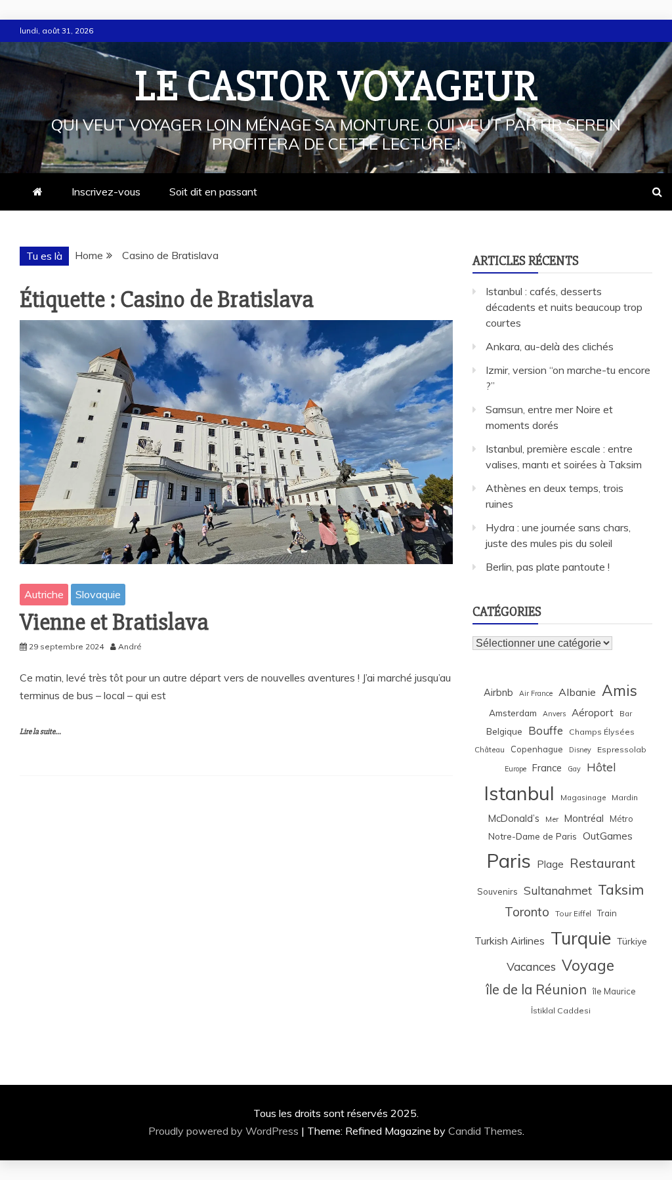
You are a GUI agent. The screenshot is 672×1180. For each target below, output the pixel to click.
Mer (551, 819)
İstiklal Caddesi (561, 1010)
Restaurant (602, 863)
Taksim (621, 889)
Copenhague (537, 749)
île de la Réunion (536, 989)
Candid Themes (485, 1130)
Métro (621, 818)
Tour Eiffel (573, 913)
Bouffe (545, 730)
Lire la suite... (40, 732)
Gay (574, 768)
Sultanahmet (558, 890)
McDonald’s (513, 818)
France (547, 768)
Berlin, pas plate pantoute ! (548, 566)
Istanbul (519, 793)
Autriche (44, 594)
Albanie (577, 692)
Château (489, 749)
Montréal (584, 818)
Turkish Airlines (509, 940)
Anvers (554, 713)
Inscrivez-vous (106, 191)
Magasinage (583, 797)
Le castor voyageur (336, 86)
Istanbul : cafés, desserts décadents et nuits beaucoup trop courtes (564, 307)
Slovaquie (98, 594)
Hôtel (601, 767)
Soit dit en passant (213, 191)
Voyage (588, 965)
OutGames (608, 836)
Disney (580, 749)
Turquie (581, 938)
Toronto (527, 912)
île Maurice (614, 991)
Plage (550, 864)
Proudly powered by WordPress (224, 1130)
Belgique (504, 731)
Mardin (625, 797)
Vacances (531, 966)
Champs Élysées (602, 732)
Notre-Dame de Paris (532, 836)
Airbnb (498, 692)
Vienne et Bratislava (114, 622)
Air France (536, 693)
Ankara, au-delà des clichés (550, 346)
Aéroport (593, 712)
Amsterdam (513, 712)
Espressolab (621, 749)
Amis (619, 690)
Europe (515, 768)
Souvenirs (497, 891)
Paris (508, 860)
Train (607, 913)
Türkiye (632, 940)
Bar (626, 713)
